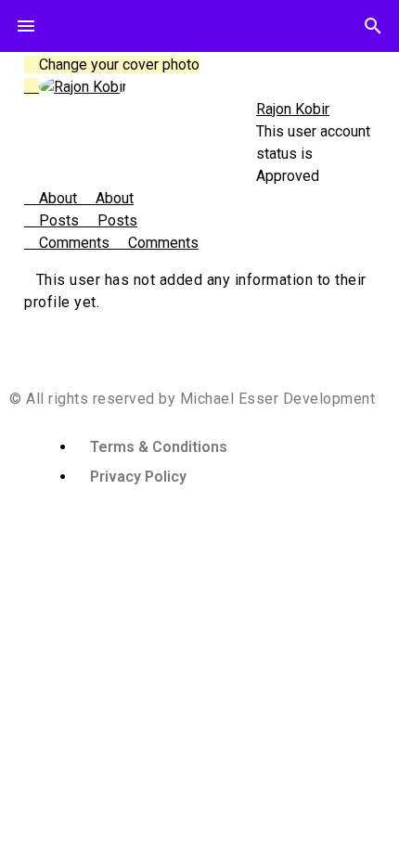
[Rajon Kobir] (83, 87)
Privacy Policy (138, 476)
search (373, 26)
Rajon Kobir (292, 109)
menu (26, 26)
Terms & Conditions (158, 447)
